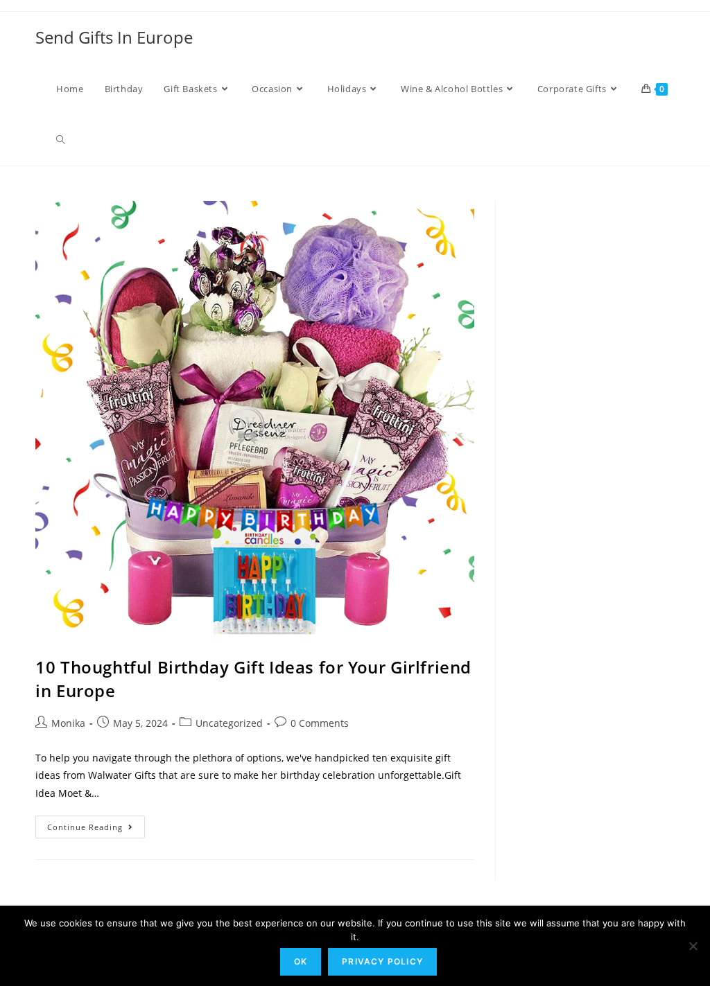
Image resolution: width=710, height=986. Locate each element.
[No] (693, 946)
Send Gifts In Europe (114, 37)
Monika (68, 723)
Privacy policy (382, 961)
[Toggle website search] (61, 140)
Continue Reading (96, 824)
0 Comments (320, 723)
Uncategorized (229, 723)
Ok (300, 961)
